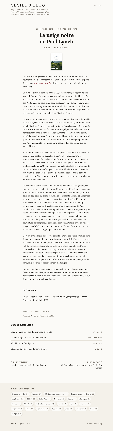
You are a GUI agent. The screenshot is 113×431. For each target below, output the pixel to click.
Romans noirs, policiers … (82, 394)
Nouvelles (59, 399)
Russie (71, 399)
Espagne (62, 404)
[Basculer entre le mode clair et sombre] (100, 5)
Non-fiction (42, 409)
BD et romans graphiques (56, 394)
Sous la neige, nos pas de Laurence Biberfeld (31, 332)
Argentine (17, 409)
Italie (74, 404)
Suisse (68, 409)
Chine (29, 409)
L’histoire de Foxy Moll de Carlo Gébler (29, 349)
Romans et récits (62, 48)
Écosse (16, 404)
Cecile (33, 316)
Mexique (85, 404)
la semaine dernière (43, 83)
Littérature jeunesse (45, 404)
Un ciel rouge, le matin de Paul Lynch (28, 337)
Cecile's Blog (28, 5)
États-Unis (44, 399)
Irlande (46, 48)
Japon (93, 409)
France (36, 394)
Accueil (13, 423)
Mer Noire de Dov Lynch (22, 343)
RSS (30, 423)
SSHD (31, 399)
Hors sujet (81, 409)
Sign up (21, 423)
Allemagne (84, 399)
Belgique (16, 414)
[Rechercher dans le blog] (95, 5)
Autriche (56, 409)
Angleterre (17, 399)
